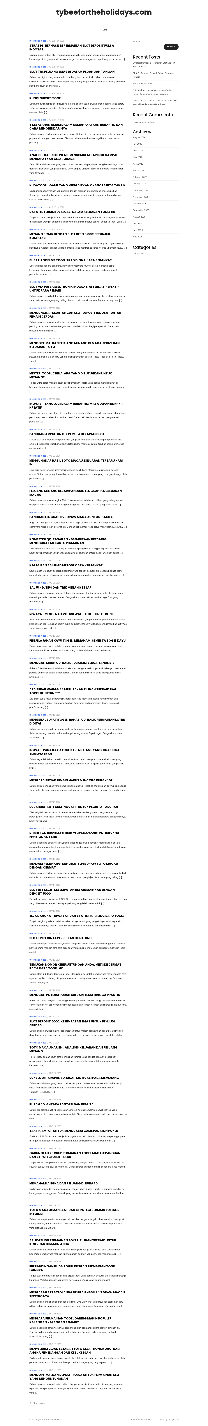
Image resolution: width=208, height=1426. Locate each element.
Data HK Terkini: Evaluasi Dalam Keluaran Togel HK (72, 212)
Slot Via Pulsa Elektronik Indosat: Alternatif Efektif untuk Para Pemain (74, 289)
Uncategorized (37, 41)
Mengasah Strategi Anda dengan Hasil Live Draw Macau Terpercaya (77, 1294)
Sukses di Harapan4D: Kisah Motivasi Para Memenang (74, 1078)
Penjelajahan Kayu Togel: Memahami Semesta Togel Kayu (77, 640)
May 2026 (137, 157)
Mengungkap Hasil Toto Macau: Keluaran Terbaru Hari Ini (76, 462)
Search (136, 41)
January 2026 (139, 183)
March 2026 (138, 170)
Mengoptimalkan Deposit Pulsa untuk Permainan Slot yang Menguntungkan (75, 1377)
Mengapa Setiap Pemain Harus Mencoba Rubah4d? (71, 780)
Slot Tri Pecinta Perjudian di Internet (61, 938)
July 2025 (137, 223)
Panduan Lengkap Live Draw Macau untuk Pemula (71, 517)
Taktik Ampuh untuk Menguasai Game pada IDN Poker (73, 1131)
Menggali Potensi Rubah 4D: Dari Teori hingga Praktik (74, 995)
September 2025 (141, 210)
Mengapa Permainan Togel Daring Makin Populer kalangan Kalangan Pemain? (70, 1320)
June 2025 (138, 230)
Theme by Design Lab (168, 1419)
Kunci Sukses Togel (45, 98)
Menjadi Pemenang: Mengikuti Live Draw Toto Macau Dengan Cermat (73, 866)
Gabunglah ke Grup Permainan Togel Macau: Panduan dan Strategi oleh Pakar (74, 1155)
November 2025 (140, 197)
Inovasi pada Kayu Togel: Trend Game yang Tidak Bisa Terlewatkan (74, 752)
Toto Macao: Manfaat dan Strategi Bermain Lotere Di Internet (74, 1212)
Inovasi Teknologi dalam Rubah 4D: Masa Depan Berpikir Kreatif (76, 406)
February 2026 (140, 177)
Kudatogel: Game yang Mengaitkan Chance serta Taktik (77, 185)
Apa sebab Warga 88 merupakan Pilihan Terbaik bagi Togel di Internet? (73, 691)
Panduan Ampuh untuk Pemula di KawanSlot (67, 434)
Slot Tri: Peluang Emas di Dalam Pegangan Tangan (72, 71)
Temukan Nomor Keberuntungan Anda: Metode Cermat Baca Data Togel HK (75, 966)
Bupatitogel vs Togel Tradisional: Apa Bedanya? (70, 260)
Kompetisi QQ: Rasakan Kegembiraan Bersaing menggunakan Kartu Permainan (68, 541)
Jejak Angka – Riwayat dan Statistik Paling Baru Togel (76, 916)
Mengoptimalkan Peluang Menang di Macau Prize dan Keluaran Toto (74, 345)
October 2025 (139, 203)
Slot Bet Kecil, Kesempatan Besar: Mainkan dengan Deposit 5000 (72, 892)
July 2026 (137, 143)
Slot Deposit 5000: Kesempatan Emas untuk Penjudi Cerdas (72, 1023)
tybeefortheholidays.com (104, 12)
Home (104, 29)
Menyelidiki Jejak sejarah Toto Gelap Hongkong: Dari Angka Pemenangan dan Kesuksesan (74, 1351)
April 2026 (138, 163)
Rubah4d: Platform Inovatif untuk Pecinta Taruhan (73, 807)
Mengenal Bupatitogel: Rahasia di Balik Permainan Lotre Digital (77, 721)
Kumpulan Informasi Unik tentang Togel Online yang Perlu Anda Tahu (74, 835)
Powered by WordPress (142, 1419)
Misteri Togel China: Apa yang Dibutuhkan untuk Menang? (70, 375)
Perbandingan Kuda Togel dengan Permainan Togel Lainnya (72, 1268)
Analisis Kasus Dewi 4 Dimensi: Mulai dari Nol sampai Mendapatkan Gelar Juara (73, 157)
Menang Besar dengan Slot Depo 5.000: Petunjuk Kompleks (69, 236)
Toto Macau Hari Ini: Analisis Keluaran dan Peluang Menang (73, 1049)
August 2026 (139, 137)
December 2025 (140, 190)
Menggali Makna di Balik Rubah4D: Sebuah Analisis (72, 663)
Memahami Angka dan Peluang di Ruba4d (63, 1183)
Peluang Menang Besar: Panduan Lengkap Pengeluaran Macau (75, 493)
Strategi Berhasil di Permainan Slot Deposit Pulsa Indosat (71, 47)
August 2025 (139, 216)
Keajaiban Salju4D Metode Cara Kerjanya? (66, 565)
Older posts (39, 1403)
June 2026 (138, 150)
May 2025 (137, 236)
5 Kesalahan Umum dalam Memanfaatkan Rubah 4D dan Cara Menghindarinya (76, 127)
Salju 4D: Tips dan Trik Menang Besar (60, 587)
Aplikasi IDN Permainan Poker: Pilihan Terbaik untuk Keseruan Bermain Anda (72, 1242)
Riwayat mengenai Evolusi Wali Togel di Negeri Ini (71, 614)
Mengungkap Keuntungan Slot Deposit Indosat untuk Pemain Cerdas (75, 315)
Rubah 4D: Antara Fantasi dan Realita (61, 1104)
